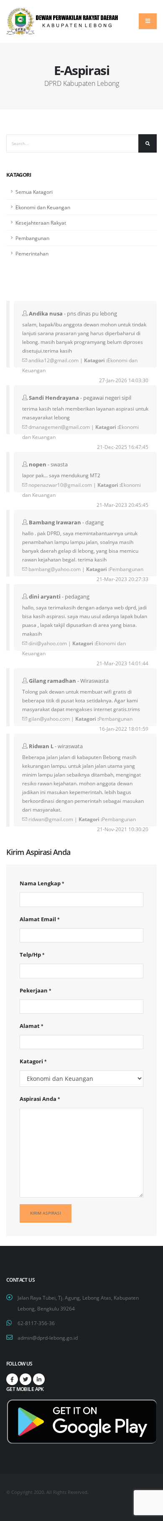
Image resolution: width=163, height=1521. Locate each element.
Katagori (31, 1061)
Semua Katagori (34, 191)
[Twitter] (25, 1379)
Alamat (30, 1026)
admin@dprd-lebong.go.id (48, 1337)
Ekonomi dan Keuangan (42, 207)
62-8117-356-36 (36, 1323)
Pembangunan (32, 238)
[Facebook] (12, 1379)
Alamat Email (38, 919)
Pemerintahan (31, 253)
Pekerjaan (34, 990)
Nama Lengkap (40, 883)
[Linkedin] (39, 1379)
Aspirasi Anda (38, 1099)
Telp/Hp (30, 954)
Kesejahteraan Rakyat (40, 222)
